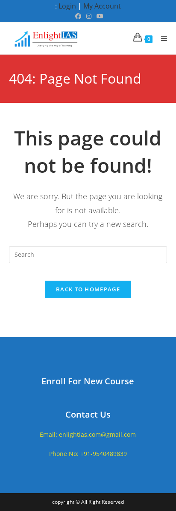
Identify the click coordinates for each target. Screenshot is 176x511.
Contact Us (88, 414)
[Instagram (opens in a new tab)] (89, 16)
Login (67, 6)
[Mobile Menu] (161, 38)
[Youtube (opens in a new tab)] (98, 16)
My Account (102, 6)
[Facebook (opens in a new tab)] (78, 16)
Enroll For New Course (87, 381)
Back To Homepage (88, 289)
